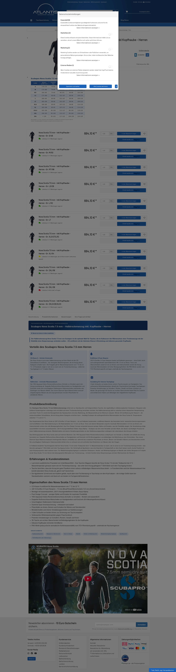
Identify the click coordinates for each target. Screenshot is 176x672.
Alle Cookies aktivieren (101, 86)
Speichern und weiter (72, 86)
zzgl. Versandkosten (167, 670)
